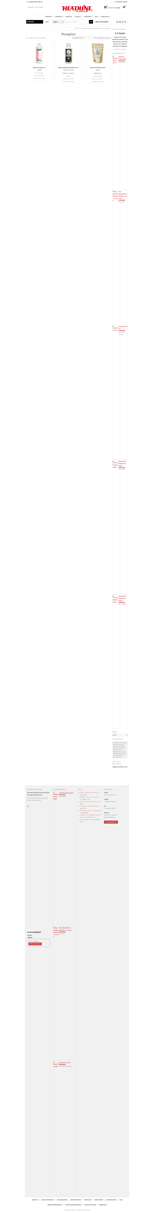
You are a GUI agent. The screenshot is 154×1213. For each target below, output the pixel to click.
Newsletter (105, 16)
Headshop (68, 16)
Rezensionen (99, 1200)
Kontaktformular (117, 757)
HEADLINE (87, 1210)
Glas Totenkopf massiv (86, 819)
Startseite (48, 16)
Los (91, 22)
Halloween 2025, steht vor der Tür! (89, 797)
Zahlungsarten (62, 1200)
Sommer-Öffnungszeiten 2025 (88, 801)
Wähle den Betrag (35, 944)
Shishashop (88, 16)
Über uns (35, 1200)
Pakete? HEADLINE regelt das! (88, 792)
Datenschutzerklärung (73, 1205)
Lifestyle (78, 16)
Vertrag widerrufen (111, 822)
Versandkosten (40, 75)
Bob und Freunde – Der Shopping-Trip (90, 810)
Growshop (58, 16)
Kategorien (30, 22)
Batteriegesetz (111, 1200)
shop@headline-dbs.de (110, 795)
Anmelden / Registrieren (35, 7)
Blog (96, 16)
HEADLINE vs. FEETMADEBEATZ (89, 806)
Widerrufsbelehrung (55, 1205)
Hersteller (87, 1200)
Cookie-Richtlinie (90, 1205)
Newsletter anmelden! (120, 49)
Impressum (102, 1205)
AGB (121, 1200)
